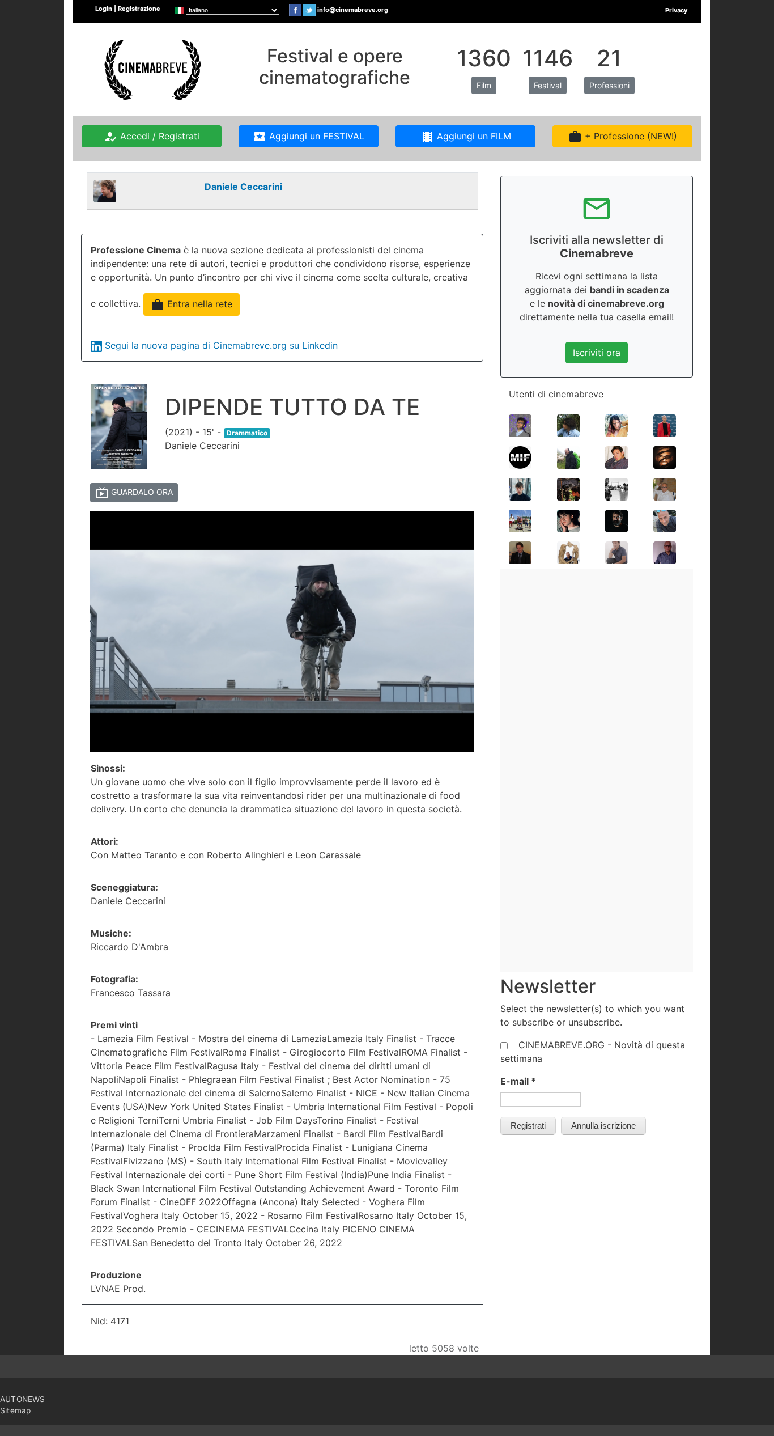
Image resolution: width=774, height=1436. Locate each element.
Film (484, 85)
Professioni (609, 85)
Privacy (676, 10)
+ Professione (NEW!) (622, 136)
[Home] (151, 68)
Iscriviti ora (596, 352)
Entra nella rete (191, 305)
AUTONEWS (22, 1399)
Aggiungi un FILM (465, 136)
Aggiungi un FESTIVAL (308, 136)
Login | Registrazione (127, 8)
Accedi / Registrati (151, 136)
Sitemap (15, 1410)
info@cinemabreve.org (352, 10)
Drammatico (247, 433)
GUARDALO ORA (134, 492)
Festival (548, 85)
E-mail (518, 1081)
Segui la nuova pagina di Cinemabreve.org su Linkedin (221, 345)
